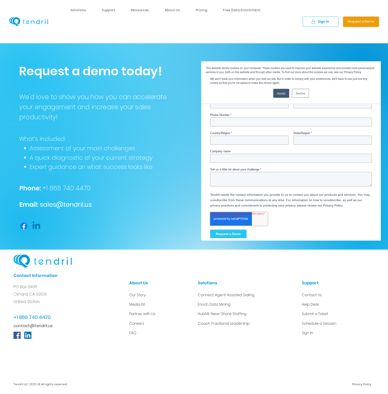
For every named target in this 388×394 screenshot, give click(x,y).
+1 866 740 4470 (66, 188)
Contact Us (312, 295)
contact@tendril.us (33, 326)
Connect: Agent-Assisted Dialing (226, 295)
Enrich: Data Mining (214, 304)
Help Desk (310, 304)
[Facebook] (24, 226)
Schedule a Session (319, 323)
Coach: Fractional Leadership (224, 323)
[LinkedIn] (27, 335)
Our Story (137, 295)
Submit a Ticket (315, 313)
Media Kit (137, 304)
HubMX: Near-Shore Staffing (222, 313)
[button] (140, 10)
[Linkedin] (36, 226)
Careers (136, 323)
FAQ (132, 332)
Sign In (307, 332)
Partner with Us (142, 313)
